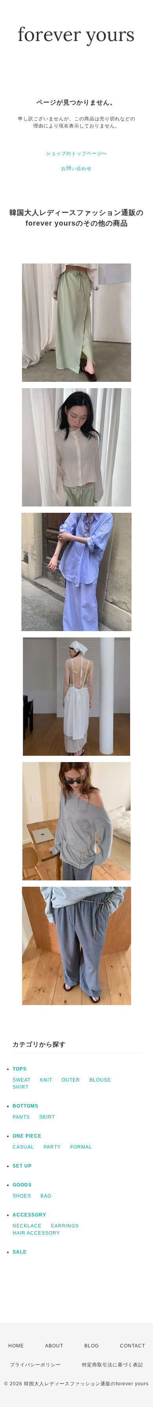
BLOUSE (100, 1080)
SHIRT (21, 1087)
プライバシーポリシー (35, 1365)
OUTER (71, 1080)
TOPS (20, 1069)
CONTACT (132, 1346)
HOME (16, 1346)
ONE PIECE (27, 1136)
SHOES (22, 1196)
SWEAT (22, 1080)
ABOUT (54, 1346)
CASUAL (23, 1147)
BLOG (91, 1346)
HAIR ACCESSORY (36, 1233)
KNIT (46, 1080)
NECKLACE (27, 1226)
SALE (20, 1252)
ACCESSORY (29, 1215)
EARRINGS (65, 1226)
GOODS (22, 1185)
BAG (45, 1196)
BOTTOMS (25, 1106)
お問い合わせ (76, 168)
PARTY (52, 1147)
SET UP (22, 1166)
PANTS (21, 1117)
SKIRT (47, 1117)
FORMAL (81, 1147)
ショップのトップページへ (76, 153)
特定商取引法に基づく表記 (112, 1365)
